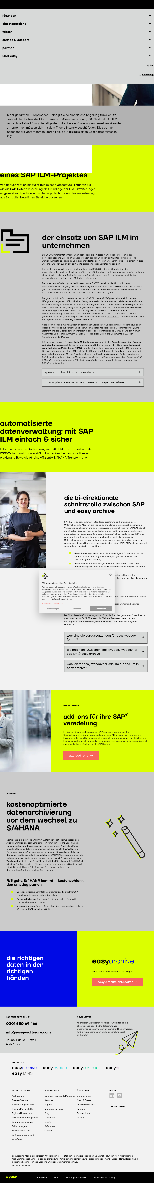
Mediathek (50, 1117)
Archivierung (18, 1096)
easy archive (113, 316)
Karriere (81, 1109)
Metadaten (79, 278)
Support (49, 1104)
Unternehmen (84, 1096)
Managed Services (54, 1109)
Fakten (80, 1117)
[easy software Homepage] (11, 1177)
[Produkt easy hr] (113, 1067)
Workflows (17, 1139)
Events (48, 1121)
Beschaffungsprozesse (23, 1104)
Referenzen (50, 1126)
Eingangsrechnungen (22, 1121)
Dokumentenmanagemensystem (58, 313)
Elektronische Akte (21, 1130)
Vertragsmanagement (23, 1134)
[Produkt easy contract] (86, 1067)
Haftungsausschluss (76, 1177)
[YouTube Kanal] (119, 1095)
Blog (47, 1113)
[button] (77, 16)
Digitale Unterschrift (22, 1113)
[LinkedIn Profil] (111, 1095)
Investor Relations (85, 1104)
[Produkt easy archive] (24, 1067)
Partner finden (84, 1113)
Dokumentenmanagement (25, 1117)
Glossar (48, 1130)
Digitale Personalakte (22, 1109)
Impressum (41, 1177)
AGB (56, 1177)
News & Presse (84, 1100)
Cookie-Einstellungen (132, 1177)
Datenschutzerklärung (104, 1177)
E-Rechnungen (19, 1126)
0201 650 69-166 (21, 1023)
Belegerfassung (20, 1100)
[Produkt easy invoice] (55, 1067)
